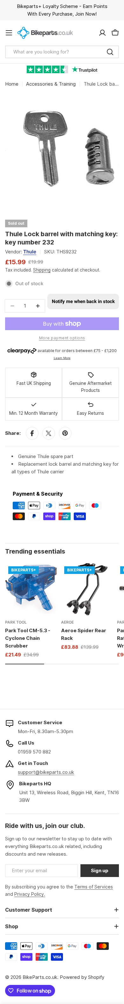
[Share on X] (48, 433)
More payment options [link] (62, 338)
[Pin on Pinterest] (65, 433)
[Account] (102, 33)
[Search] (110, 52)
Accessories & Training (51, 84)
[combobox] (62, 52)
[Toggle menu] (9, 33)
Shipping (42, 269)
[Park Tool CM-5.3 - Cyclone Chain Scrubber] (31, 589)
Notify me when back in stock (83, 301)
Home (11, 84)
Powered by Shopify (82, 977)
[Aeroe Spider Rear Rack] (87, 589)
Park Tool (16, 622)
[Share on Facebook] (32, 433)
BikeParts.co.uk (40, 977)
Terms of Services (93, 886)
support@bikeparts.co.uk (46, 772)
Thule (29, 252)
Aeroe (67, 622)
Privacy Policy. (29, 894)
